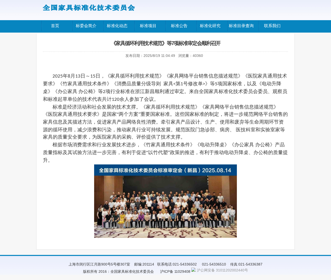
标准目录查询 (241, 26)
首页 (55, 26)
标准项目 (148, 26)
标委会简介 (86, 26)
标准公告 (179, 26)
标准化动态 (117, 26)
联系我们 (272, 26)
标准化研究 (210, 26)
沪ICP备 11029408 (175, 271)
